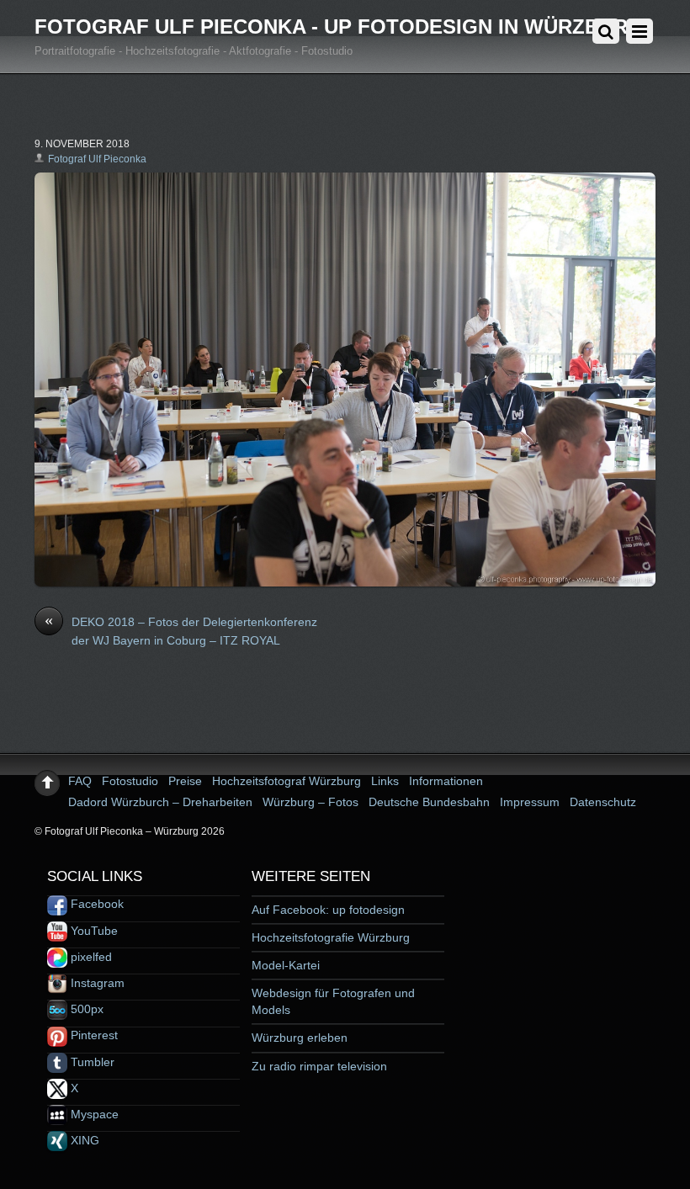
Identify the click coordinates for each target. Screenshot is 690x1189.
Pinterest (92, 1035)
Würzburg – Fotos (310, 802)
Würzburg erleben (300, 1037)
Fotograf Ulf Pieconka (97, 159)
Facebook (95, 903)
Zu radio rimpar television (319, 1066)
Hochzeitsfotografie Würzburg (331, 937)
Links (385, 781)
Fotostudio (130, 781)
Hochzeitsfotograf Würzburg (286, 781)
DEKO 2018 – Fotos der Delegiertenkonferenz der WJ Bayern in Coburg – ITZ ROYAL (181, 630)
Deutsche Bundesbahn (429, 802)
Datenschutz (603, 802)
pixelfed (89, 956)
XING (83, 1140)
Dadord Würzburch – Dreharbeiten (160, 802)
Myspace (93, 1114)
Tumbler (90, 1062)
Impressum (530, 802)
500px (85, 1009)
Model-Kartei (286, 965)
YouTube (92, 930)
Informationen (446, 781)
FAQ (80, 781)
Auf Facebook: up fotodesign (328, 909)
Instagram (96, 983)
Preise (185, 781)
